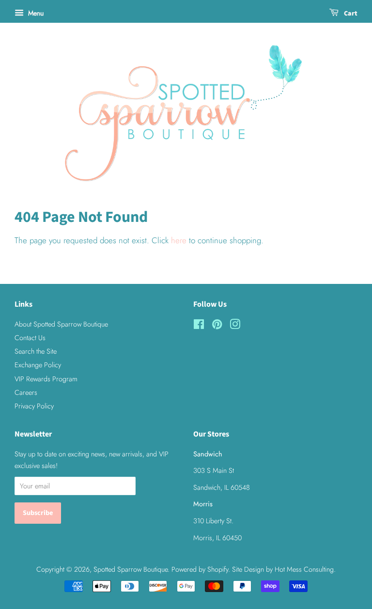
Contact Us (30, 338)
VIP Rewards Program (46, 379)
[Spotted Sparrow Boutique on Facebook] (198, 326)
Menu (35, 13)
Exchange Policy (38, 365)
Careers (26, 392)
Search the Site (36, 351)
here (178, 240)
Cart (349, 13)
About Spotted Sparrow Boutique (61, 324)
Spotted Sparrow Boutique (130, 569)
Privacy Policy (34, 406)
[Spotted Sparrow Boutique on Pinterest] (217, 326)
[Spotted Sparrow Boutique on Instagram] (235, 326)
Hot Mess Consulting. (305, 569)
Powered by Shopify (199, 569)
